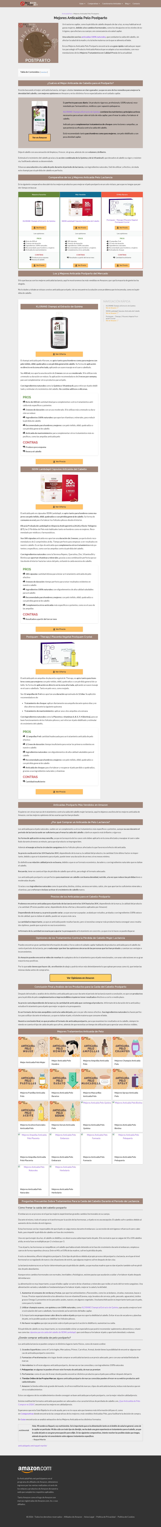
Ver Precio (40, 228)
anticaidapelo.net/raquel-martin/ (32, 1445)
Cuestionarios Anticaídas (111, 4)
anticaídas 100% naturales (93, 37)
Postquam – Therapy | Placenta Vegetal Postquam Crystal (122, 317)
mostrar (44, 72)
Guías (81, 4)
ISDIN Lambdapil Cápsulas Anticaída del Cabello (123, 311)
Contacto (136, 4)
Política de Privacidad (106, 1517)
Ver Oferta (61, 354)
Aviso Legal (89, 1517)
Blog (127, 4)
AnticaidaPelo (67, 14)
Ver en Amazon (111, 308)
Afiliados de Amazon (73, 1517)
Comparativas (93, 4)
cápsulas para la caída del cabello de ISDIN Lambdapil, (53, 1332)
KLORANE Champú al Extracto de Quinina (81, 112)
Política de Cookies (126, 1517)
